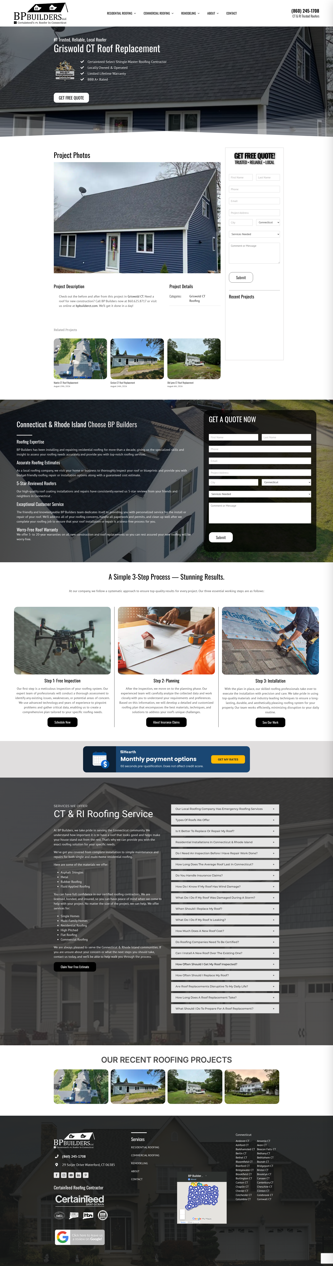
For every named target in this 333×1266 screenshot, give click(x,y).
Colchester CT (244, 1195)
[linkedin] (78, 1175)
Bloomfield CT (244, 1161)
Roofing (194, 301)
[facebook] (56, 1175)
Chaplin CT (242, 1186)
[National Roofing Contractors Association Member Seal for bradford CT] (103, 1211)
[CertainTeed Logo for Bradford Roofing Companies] (80, 1195)
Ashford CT (242, 1145)
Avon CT (262, 1145)
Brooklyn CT (264, 1174)
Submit (241, 277)
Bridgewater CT (245, 1170)
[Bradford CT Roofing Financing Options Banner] (166, 748)
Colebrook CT (265, 1195)
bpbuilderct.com (87, 306)
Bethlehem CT (265, 1157)
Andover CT (242, 1141)
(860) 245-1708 (305, 10)
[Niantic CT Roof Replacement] (80, 340)
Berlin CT (241, 1153)
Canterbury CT (265, 1182)
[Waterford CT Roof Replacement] (252, 1071)
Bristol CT (262, 1170)
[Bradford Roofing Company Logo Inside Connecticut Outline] (88, 1211)
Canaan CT (263, 1178)
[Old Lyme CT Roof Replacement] (194, 340)
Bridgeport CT (265, 1166)
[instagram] (64, 1175)
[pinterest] (85, 1175)
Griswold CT (135, 296)
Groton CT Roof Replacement (122, 382)
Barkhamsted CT (245, 1149)
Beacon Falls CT (266, 1149)
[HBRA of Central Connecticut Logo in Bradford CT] (59, 1211)
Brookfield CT (244, 1174)
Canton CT (242, 1182)
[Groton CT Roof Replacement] (137, 340)
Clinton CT (263, 1190)
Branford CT (243, 1166)
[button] (225, 808)
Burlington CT (244, 1178)
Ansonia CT (263, 1141)
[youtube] (71, 1175)
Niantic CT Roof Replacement (66, 382)
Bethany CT (263, 1153)
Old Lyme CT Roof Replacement (180, 382)
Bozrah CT (263, 1161)
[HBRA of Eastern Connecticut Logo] (73, 1211)
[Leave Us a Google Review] (80, 1230)
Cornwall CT (264, 1199)
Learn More (239, 353)
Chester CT (242, 1190)
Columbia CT (243, 1199)
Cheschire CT (264, 1186)
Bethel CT (241, 1157)
